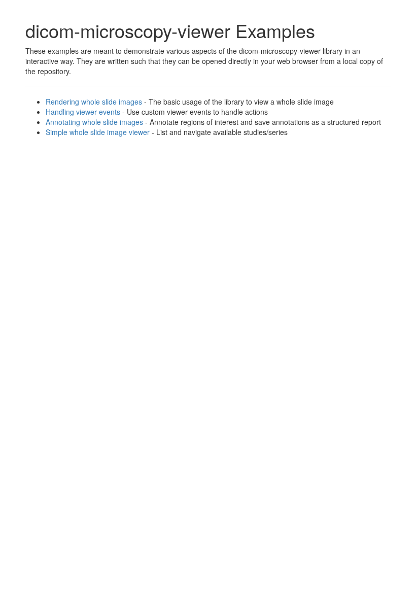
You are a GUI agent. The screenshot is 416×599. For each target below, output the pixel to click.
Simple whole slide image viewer (98, 132)
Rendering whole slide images (94, 101)
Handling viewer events (83, 112)
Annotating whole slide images (94, 122)
